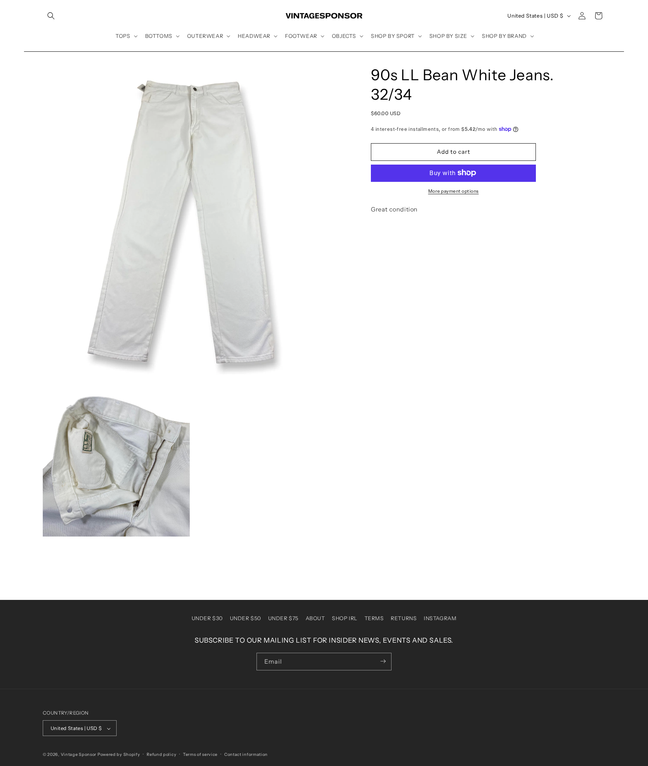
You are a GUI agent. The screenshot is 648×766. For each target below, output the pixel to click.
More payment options (453, 190)
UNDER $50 (245, 618)
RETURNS (404, 618)
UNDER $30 (207, 618)
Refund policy (161, 754)
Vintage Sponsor (79, 754)
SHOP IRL (344, 618)
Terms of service (200, 754)
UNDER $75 (283, 618)
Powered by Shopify (119, 754)
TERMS (374, 618)
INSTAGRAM (440, 618)
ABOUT (315, 618)
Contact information (246, 754)
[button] (51, 15)
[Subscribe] (383, 661)
